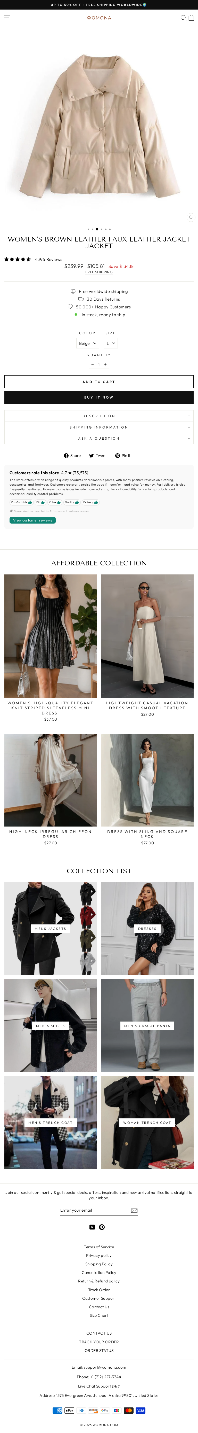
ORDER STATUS (99, 1350)
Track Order (99, 1289)
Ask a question (99, 438)
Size (110, 333)
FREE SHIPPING (99, 272)
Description (99, 416)
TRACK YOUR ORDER (99, 1341)
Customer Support (99, 1298)
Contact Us (99, 1306)
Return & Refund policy (99, 1281)
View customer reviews (32, 520)
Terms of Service (99, 1246)
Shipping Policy (99, 1263)
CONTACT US (99, 1333)
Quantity (99, 355)
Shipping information (99, 427)
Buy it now (99, 397)
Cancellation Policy (99, 1272)
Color (87, 333)
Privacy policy (99, 1255)
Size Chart (99, 1315)
